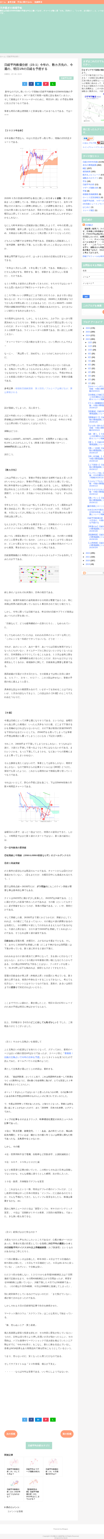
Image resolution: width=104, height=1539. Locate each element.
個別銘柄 (86, 171)
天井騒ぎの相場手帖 (11, 7)
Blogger (65, 1529)
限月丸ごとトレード (91, 175)
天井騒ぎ (89, 225)
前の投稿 (67, 1434)
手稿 (85, 191)
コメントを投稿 (15, 1511)
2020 (88, 560)
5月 (90, 368)
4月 (90, 372)
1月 (90, 383)
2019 (88, 564)
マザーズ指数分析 (90, 188)
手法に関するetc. (24, 2)
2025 (88, 332)
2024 (88, 335)
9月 (90, 353)
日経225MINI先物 (90, 162)
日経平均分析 (66, 78)
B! (38, 84)
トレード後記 (88, 210)
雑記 (85, 168)
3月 (90, 376)
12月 (90, 342)
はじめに (86, 207)
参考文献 (11, 2)
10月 (90, 350)
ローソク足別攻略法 (91, 197)
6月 (90, 365)
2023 (88, 339)
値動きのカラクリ (90, 178)
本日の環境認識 (89, 165)
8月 (90, 357)
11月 (90, 346)
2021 (88, 557)
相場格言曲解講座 (90, 194)
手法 (85, 181)
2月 (90, 379)
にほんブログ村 (89, 143)
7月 (90, 361)
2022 (88, 553)
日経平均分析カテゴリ (39, 1445)
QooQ (65, 1538)
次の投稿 (10, 1434)
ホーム (3, 2)
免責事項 (38, 2)
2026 (88, 328)
